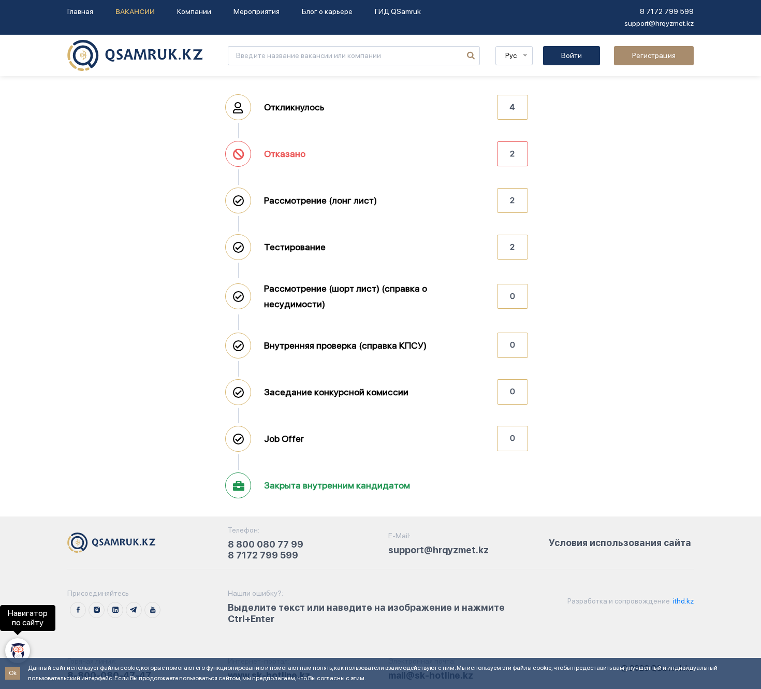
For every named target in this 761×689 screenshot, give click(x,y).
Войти (571, 55)
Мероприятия (256, 11)
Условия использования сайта (620, 542)
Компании (194, 11)
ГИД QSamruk (398, 11)
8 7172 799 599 (667, 11)
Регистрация (654, 55)
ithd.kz (682, 601)
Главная (80, 11)
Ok (13, 673)
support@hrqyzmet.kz (659, 23)
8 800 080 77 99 (265, 544)
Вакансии (135, 11)
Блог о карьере (327, 11)
